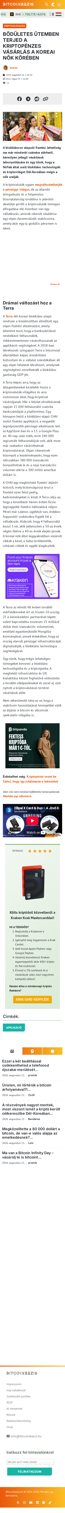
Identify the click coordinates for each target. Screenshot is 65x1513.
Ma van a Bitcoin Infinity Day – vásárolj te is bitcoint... (28, 1155)
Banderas (34, 1118)
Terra (9, 316)
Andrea (14, 67)
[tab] (12, 1051)
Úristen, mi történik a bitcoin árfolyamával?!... (26, 1087)
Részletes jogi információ (17, 796)
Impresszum (13, 1384)
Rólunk (10, 1414)
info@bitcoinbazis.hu (26, 1436)
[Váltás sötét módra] (53, 4)
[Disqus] (32, 1217)
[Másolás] (45, 99)
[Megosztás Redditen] (37, 99)
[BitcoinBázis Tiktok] (50, 1502)
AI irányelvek (14, 1408)
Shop (9, 1427)
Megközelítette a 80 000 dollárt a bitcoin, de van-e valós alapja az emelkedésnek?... (31, 1133)
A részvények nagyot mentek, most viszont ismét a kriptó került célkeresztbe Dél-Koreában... (31, 1109)
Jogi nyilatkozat (16, 1390)
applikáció (14, 1027)
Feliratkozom (29, 1471)
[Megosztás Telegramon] (28, 99)
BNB (25, 14)
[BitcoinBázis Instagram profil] (24, 1502)
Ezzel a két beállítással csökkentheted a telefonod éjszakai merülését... (25, 1065)
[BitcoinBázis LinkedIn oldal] (37, 1502)
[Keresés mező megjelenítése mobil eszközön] (47, 4)
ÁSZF (9, 1402)
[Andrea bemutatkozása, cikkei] (5, 67)
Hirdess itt (55, 284)
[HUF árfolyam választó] (58, 14)
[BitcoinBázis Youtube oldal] (30, 1502)
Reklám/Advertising (18, 1421)
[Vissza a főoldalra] (18, 4)
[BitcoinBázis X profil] (18, 1502)
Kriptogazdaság (14, 25)
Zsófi (31, 1095)
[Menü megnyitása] (59, 4)
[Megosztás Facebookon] (19, 99)
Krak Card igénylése (32, 999)
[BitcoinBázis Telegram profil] (43, 1502)
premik (32, 1075)
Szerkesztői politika (18, 1396)
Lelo (31, 1142)
